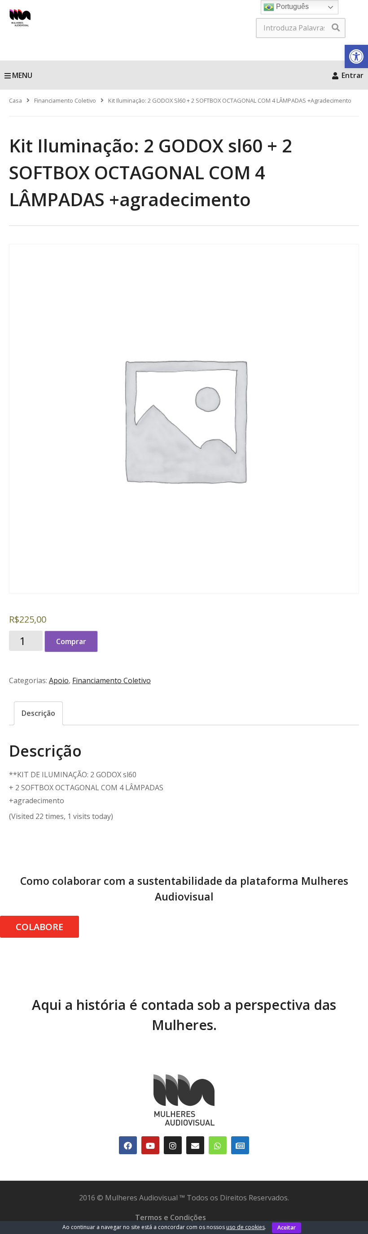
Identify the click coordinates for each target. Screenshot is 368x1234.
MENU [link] (22, 75)
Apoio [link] (59, 680)
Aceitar (286, 1227)
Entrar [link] (352, 75)
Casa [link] (15, 100)
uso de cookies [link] (245, 1227)
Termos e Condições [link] (170, 1217)
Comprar (71, 641)
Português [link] (291, 6)
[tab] (38, 713)
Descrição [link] (38, 713)
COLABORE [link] (39, 927)
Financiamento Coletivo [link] (65, 100)
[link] (356, 56)
